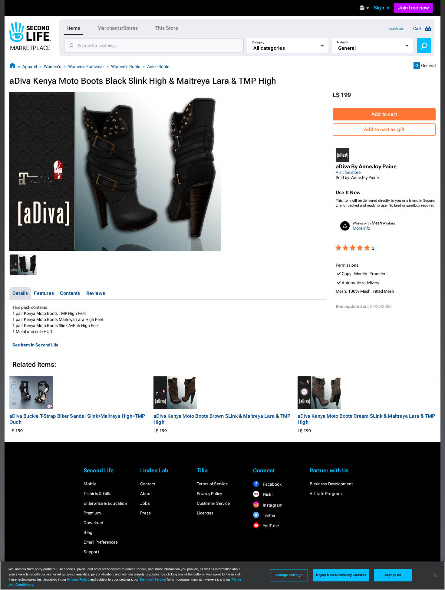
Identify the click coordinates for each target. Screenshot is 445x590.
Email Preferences (100, 542)
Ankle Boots (158, 66)
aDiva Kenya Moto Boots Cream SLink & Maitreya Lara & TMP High (366, 419)
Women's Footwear (86, 66)
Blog (88, 532)
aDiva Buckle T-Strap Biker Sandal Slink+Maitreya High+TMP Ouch (77, 419)
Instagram (272, 505)
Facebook (272, 484)
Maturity (342, 42)
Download (93, 522)
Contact (147, 483)
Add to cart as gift (384, 129)
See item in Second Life (35, 344)
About (146, 493)
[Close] (435, 575)
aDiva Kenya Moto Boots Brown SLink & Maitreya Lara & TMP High (221, 419)
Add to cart (384, 114)
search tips (396, 28)
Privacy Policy (209, 493)
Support (91, 551)
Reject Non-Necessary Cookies (341, 575)
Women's (52, 66)
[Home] (12, 66)
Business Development (331, 483)
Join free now (413, 8)
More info (361, 228)
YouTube (270, 525)
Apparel (29, 66)
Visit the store (348, 172)
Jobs (145, 503)
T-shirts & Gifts (97, 493)
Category (258, 42)
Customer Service (213, 503)
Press (145, 513)
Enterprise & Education (105, 503)
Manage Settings (289, 575)
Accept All (392, 575)
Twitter (268, 515)
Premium (92, 513)
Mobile (90, 483)
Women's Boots (125, 66)
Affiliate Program (326, 493)
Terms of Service (212, 483)
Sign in (381, 8)
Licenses (205, 513)
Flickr (267, 494)
